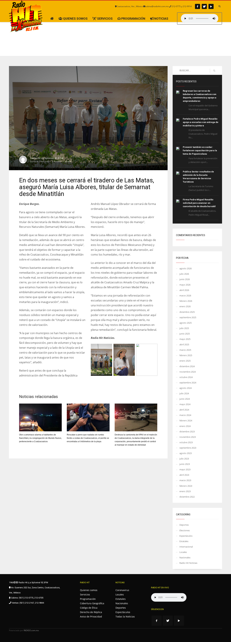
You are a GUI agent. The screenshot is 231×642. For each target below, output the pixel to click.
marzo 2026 (185, 295)
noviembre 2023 (187, 436)
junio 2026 (184, 279)
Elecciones (184, 530)
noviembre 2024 (187, 371)
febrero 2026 (185, 300)
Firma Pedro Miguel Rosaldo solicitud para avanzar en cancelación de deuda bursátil (199, 203)
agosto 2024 (185, 388)
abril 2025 (184, 344)
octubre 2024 (186, 377)
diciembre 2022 (187, 496)
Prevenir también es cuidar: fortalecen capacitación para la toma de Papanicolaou (200, 150)
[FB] (197, 6)
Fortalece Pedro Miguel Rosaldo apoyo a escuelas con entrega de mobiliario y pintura (200, 122)
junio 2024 (184, 398)
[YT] (211, 6)
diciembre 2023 (187, 431)
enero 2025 (185, 360)
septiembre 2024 (187, 382)
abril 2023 (184, 474)
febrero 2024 (185, 420)
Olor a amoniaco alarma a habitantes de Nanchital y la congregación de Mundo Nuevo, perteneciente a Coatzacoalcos (40, 438)
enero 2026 (185, 306)
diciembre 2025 (187, 311)
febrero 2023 (185, 485)
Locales (68, 161)
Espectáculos (185, 535)
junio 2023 (184, 464)
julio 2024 (184, 393)
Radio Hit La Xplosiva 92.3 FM (46, 158)
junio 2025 (184, 333)
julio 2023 (184, 458)
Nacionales (184, 557)
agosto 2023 (185, 453)
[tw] (204, 6)
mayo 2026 (184, 284)
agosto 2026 (185, 268)
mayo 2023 (184, 469)
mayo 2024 (184, 404)
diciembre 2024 (187, 366)
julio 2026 (184, 273)
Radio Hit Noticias (188, 562)
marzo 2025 (185, 349)
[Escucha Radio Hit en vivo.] (199, 18)
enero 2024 (185, 426)
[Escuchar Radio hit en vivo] (169, 597)
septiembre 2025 (187, 317)
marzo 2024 (185, 415)
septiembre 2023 (187, 447)
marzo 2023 (185, 480)
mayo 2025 (184, 339)
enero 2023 (185, 491)
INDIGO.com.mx (31, 630)
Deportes (184, 524)
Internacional (186, 546)
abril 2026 (184, 290)
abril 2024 (184, 409)
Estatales (183, 541)
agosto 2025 (185, 322)
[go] (214, 70)
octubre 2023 (186, 442)
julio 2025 (184, 328)
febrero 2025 (185, 355)
